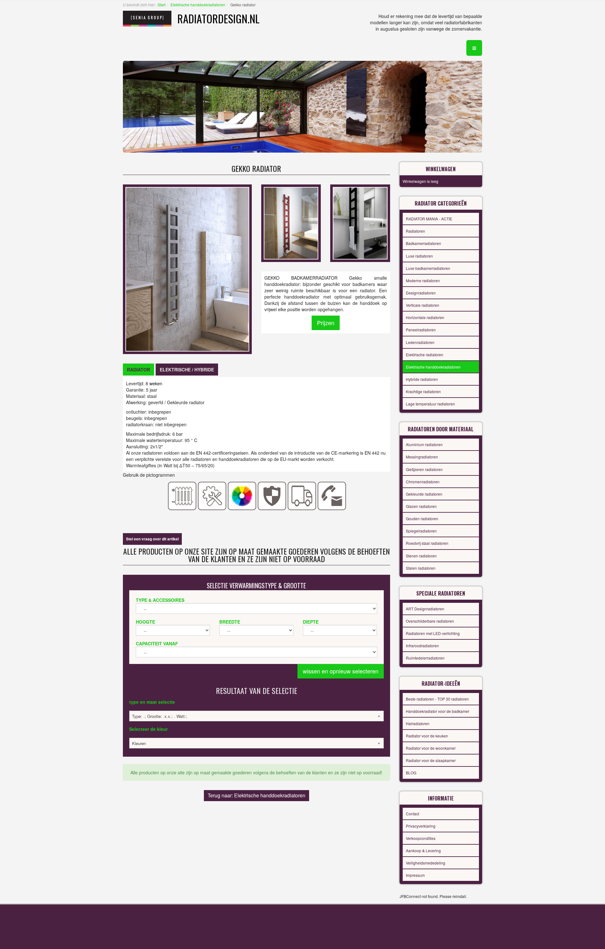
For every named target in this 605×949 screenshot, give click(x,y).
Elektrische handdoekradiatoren (197, 4)
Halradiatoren (417, 723)
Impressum (415, 875)
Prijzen (325, 322)
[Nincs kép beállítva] (291, 222)
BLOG (411, 772)
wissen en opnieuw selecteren (340, 671)
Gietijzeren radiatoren (424, 469)
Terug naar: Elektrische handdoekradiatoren (256, 795)
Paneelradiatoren (421, 329)
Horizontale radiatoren (425, 317)
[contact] (332, 495)
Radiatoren (415, 231)
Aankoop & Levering (423, 850)
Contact (412, 813)
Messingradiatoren (422, 456)
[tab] (138, 370)
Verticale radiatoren (422, 305)
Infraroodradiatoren (422, 645)
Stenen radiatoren (421, 555)
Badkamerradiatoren (423, 243)
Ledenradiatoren (420, 342)
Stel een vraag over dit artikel (152, 539)
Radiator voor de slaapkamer (431, 760)
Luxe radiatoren (419, 256)
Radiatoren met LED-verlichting (433, 633)
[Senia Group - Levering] (302, 495)
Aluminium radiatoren (424, 444)
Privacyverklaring (420, 826)
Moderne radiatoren (423, 280)
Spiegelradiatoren (421, 530)
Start (161, 4)
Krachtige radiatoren (423, 391)
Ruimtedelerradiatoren (425, 658)
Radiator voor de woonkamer (431, 748)
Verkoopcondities (420, 838)
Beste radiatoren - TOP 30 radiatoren (437, 699)
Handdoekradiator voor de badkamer (437, 711)
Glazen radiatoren (421, 506)
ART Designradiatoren (425, 608)
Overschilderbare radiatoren (430, 621)
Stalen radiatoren (420, 568)
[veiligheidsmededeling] (272, 495)
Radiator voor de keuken (427, 735)
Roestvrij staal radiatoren (427, 543)
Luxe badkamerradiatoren (428, 268)
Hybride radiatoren (422, 379)
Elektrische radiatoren (424, 354)
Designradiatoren (421, 292)
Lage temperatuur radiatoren (430, 403)
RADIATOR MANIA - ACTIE (429, 218)
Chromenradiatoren (423, 481)
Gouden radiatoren (422, 518)
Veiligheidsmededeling (425, 862)
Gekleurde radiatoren (424, 494)
